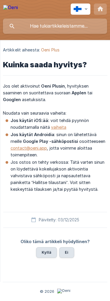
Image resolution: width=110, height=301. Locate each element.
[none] (10, 8)
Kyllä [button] (46, 252)
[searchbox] (55, 26)
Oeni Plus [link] (50, 49)
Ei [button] (66, 252)
